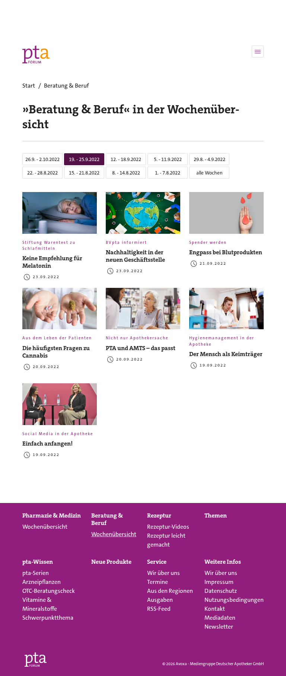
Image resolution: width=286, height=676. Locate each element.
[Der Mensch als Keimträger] (226, 312)
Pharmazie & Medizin (51, 515)
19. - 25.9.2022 (84, 159)
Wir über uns (163, 573)
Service (156, 562)
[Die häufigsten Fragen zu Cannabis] (59, 312)
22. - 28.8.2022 (42, 173)
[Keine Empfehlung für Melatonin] (59, 216)
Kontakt (214, 609)
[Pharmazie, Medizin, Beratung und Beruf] (36, 54)
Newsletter (218, 627)
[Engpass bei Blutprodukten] (226, 216)
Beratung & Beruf (107, 519)
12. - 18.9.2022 (126, 159)
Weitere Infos (222, 562)
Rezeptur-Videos (168, 527)
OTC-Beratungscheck (48, 591)
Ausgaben (160, 600)
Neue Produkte (111, 562)
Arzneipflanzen (41, 582)
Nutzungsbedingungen (234, 600)
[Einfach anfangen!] (59, 407)
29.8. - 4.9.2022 (209, 159)
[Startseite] (35, 658)
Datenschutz (220, 591)
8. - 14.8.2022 (126, 173)
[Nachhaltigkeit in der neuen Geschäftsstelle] (143, 216)
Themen (215, 515)
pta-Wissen (37, 562)
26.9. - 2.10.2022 (42, 159)
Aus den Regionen (170, 591)
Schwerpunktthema (47, 618)
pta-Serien (35, 573)
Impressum (218, 582)
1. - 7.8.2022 (167, 173)
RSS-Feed (159, 609)
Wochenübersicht (44, 527)
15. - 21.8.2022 (84, 173)
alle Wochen (209, 173)
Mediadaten (219, 618)
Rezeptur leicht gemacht (166, 540)
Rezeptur (159, 515)
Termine (157, 582)
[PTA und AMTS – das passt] (143, 312)
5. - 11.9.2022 (168, 159)
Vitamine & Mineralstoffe (39, 604)
